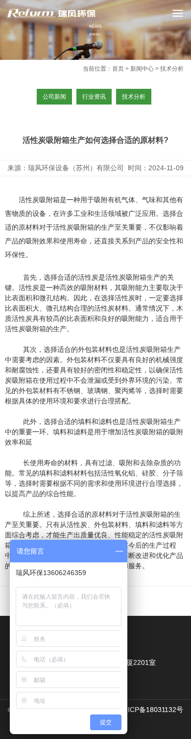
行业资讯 (94, 96)
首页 (118, 68)
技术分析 (133, 96)
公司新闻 (54, 96)
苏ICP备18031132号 (152, 709)
